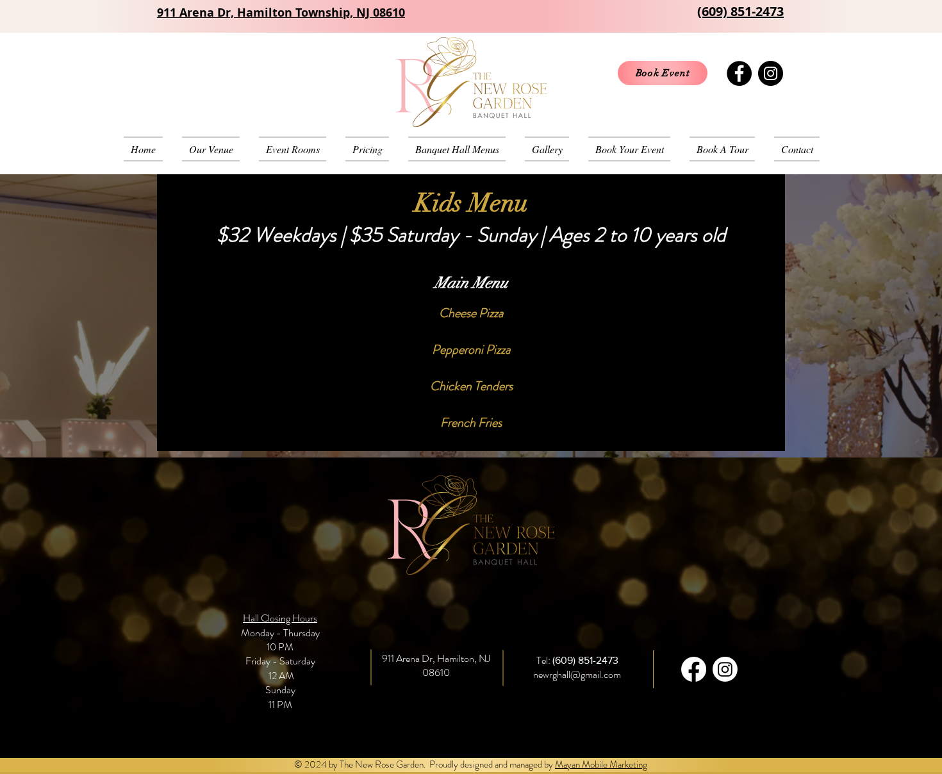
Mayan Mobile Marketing (601, 764)
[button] (457, 148)
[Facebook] (739, 73)
